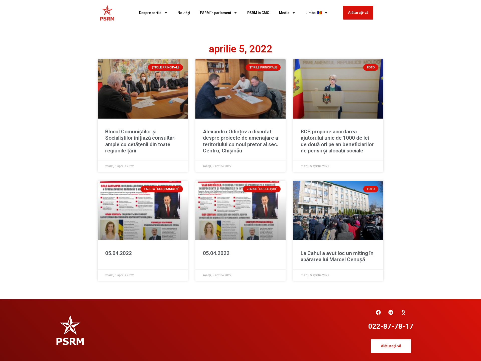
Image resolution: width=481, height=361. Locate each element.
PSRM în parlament (215, 13)
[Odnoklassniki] (403, 312)
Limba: (311, 13)
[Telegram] (391, 312)
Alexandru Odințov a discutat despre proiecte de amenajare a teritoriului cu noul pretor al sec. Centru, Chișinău (240, 141)
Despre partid (150, 13)
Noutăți (184, 13)
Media (284, 13)
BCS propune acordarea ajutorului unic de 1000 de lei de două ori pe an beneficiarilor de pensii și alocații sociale (337, 141)
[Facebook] (378, 312)
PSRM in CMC (258, 13)
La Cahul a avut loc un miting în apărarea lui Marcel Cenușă (337, 256)
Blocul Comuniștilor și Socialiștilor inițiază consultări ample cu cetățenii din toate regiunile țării (140, 141)
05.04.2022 (118, 253)
